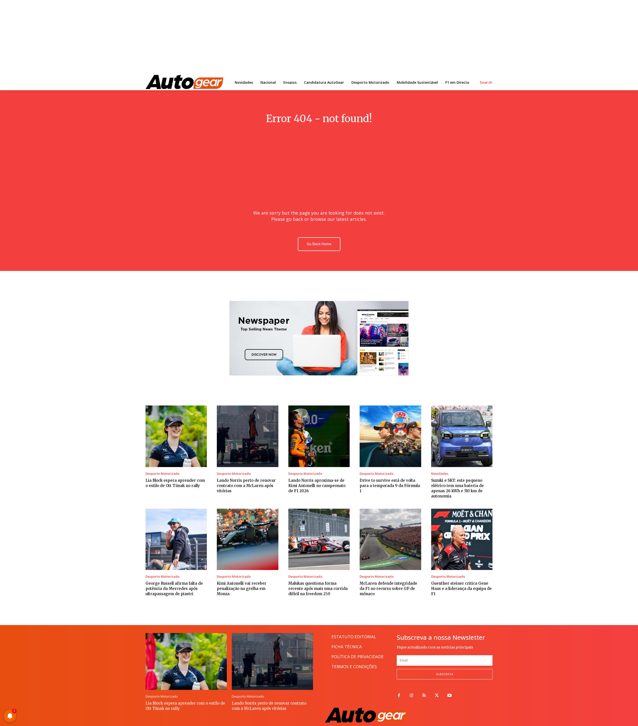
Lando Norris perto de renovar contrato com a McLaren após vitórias (246, 485)
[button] (486, 82)
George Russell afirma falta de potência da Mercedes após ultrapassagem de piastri (174, 588)
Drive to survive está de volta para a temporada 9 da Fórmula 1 (390, 485)
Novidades (439, 473)
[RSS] (424, 696)
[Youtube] (449, 696)
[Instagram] (411, 696)
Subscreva (444, 674)
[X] (437, 696)
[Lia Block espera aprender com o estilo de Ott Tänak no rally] (176, 436)
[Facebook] (399, 696)
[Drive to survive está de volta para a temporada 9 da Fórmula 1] (390, 436)
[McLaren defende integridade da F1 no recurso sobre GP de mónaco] (390, 539)
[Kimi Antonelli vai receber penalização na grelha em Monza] (247, 539)
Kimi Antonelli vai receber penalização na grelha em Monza (241, 588)
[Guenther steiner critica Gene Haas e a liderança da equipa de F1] (461, 539)
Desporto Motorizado (162, 473)
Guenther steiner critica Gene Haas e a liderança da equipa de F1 (461, 588)
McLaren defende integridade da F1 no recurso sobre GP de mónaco (388, 588)
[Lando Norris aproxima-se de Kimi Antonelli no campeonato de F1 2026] (319, 436)
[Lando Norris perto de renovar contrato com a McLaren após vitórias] (247, 436)
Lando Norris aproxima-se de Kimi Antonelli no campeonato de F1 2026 (316, 485)
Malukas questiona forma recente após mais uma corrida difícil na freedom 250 (318, 588)
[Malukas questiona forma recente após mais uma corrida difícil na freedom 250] (319, 539)
